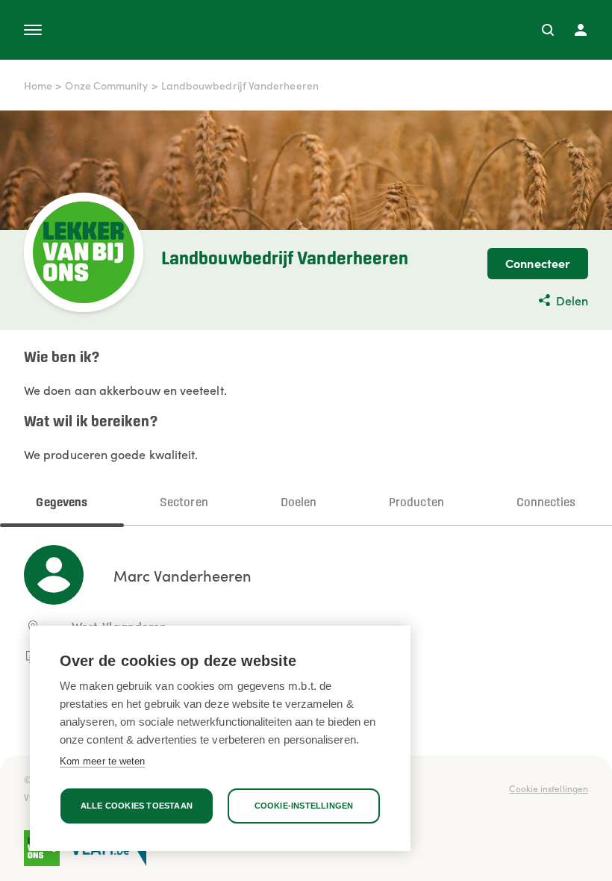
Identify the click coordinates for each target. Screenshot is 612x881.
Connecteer (537, 263)
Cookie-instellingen (304, 805)
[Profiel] (580, 29)
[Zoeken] (547, 29)
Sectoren (184, 502)
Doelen (298, 502)
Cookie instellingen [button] (548, 788)
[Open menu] (33, 30)
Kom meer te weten (102, 761)
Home (38, 85)
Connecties (546, 502)
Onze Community (106, 85)
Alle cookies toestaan (137, 805)
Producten (416, 502)
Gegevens (61, 502)
